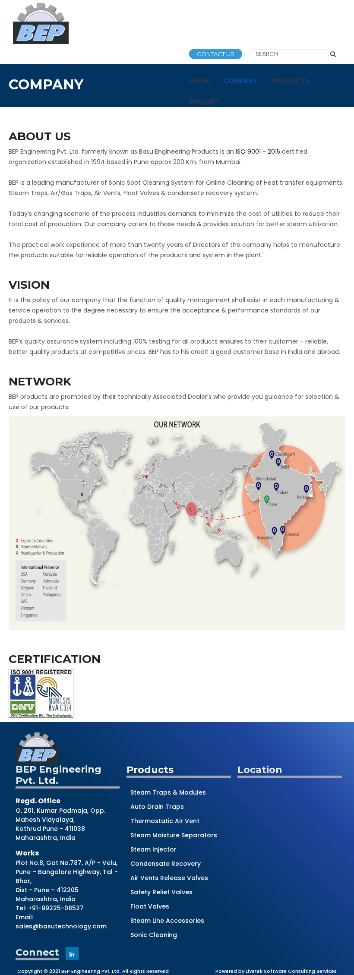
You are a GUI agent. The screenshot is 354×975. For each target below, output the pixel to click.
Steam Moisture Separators (173, 835)
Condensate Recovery (165, 863)
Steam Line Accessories (167, 920)
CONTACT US (215, 53)
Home (200, 81)
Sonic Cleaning (153, 935)
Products (290, 81)
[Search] (333, 54)
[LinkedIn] (72, 953)
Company (240, 81)
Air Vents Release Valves (169, 878)
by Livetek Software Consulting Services (287, 971)
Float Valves (149, 906)
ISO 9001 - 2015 (258, 151)
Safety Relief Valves (161, 892)
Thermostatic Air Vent (164, 821)
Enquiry (204, 101)
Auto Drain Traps (157, 806)
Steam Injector (153, 849)
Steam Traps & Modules (168, 792)
